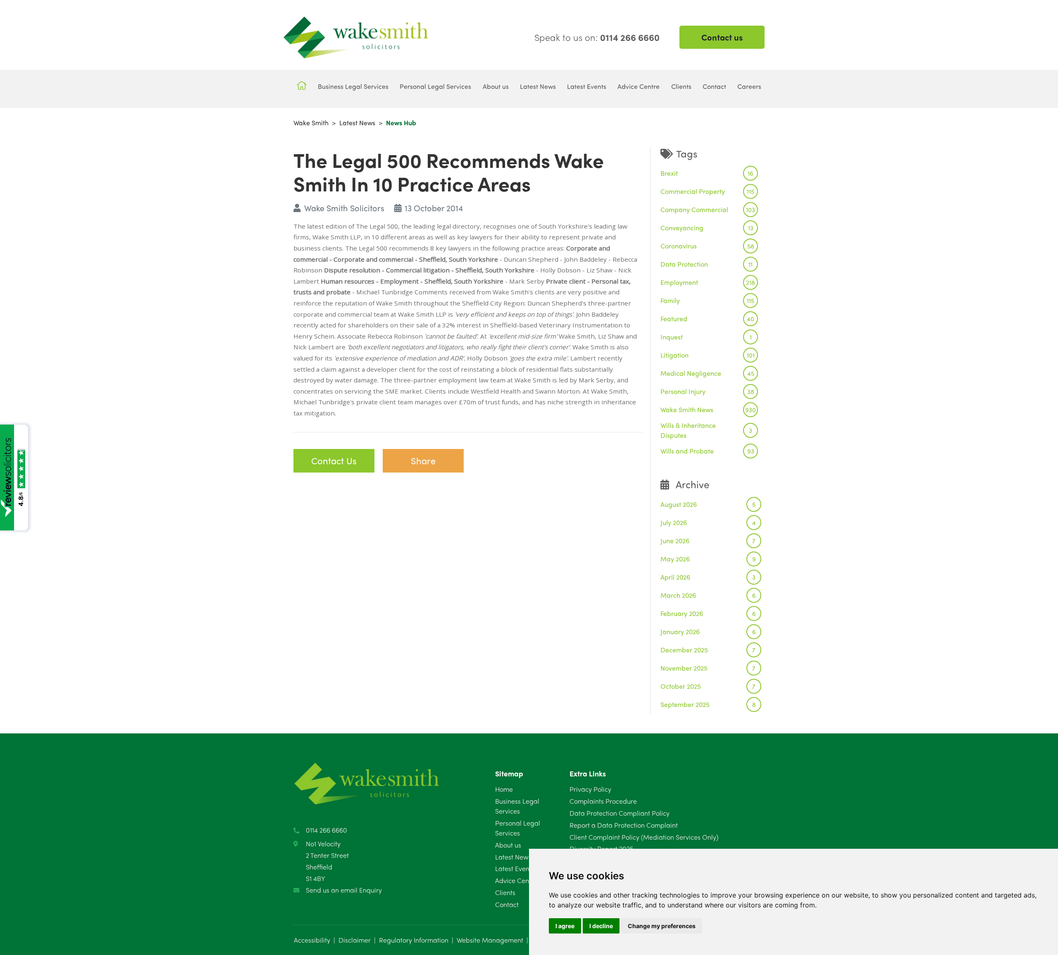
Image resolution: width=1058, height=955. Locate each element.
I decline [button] (601, 925)
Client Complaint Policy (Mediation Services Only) (644, 837)
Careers (749, 86)
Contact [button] (714, 86)
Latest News (357, 122)
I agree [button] (564, 925)
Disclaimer (354, 940)
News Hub (401, 122)
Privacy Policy (590, 789)
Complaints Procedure (603, 801)
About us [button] (496, 86)
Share (423, 460)
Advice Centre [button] (638, 86)
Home (504, 789)
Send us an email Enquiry (344, 890)
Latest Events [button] (586, 86)
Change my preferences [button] (662, 925)
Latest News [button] (538, 86)
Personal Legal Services (517, 828)
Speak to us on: (597, 37)
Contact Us (334, 460)
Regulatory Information (413, 940)
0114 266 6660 (326, 830)
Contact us (722, 37)
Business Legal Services (517, 806)
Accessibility (312, 940)
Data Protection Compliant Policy (620, 813)
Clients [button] (681, 86)
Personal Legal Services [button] (435, 86)
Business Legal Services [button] (353, 86)
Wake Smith (311, 122)
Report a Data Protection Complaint (624, 825)
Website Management (490, 940)
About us (508, 845)
